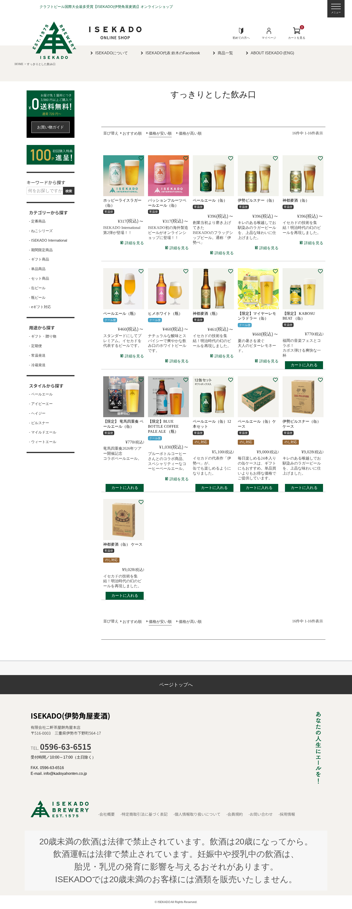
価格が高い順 (190, 133)
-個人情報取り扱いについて (197, 814)
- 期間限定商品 (41, 250)
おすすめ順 (132, 133)
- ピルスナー (39, 423)
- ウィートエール (42, 442)
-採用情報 (286, 814)
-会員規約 (234, 814)
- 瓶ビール (37, 297)
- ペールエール (41, 394)
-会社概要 (106, 814)
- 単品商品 (37, 269)
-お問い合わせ (261, 814)
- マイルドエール (42, 432)
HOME (19, 64)
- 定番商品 (37, 221)
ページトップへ (176, 684)
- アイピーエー (41, 404)
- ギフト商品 (39, 259)
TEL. (61, 748)
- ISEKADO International (48, 240)
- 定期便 (35, 346)
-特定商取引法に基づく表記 (144, 814)
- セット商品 (39, 278)
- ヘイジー (37, 413)
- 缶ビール (37, 288)
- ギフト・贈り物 (42, 336)
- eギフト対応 (40, 307)
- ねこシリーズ (41, 231)
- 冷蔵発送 (37, 365)
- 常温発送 (37, 355)
